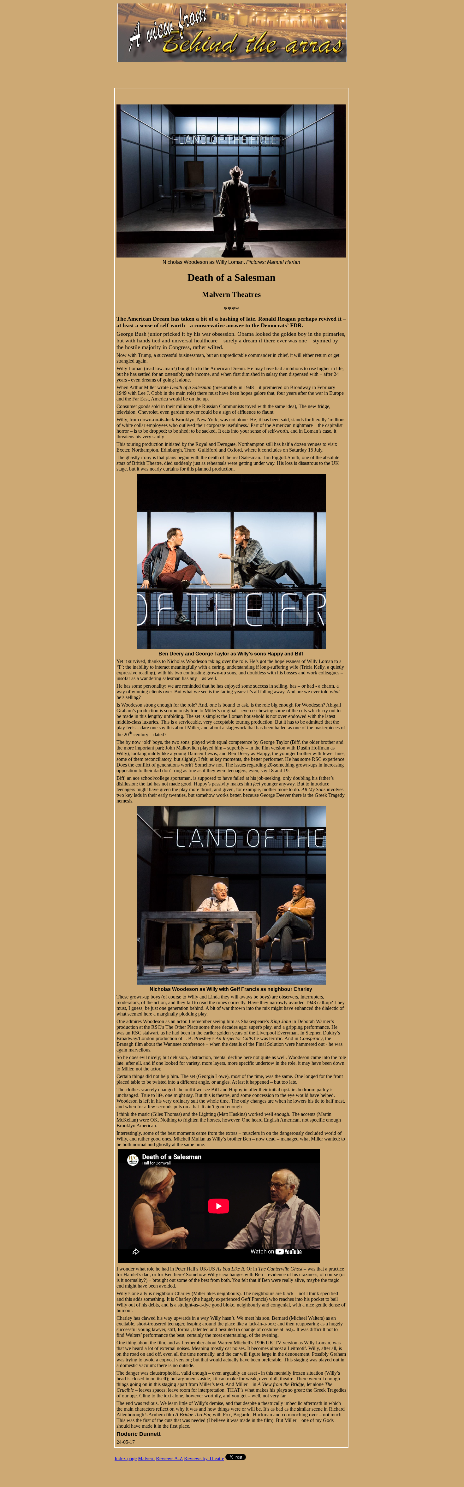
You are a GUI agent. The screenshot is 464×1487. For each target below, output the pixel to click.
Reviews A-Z (169, 1458)
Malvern (146, 1458)
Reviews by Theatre (204, 1458)
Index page (126, 1458)
